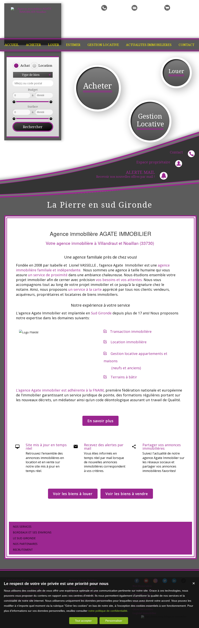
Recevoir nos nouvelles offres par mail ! (125, 174)
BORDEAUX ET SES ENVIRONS (32, 532)
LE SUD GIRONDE (24, 538)
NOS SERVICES (22, 526)
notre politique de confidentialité (107, 610)
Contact (176, 152)
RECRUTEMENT (23, 549)
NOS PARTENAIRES (25, 544)
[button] (21, 65)
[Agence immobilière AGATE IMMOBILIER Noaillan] (33, 11)
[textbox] (32, 83)
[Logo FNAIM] (28, 332)
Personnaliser (113, 620)
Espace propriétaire (153, 162)
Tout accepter (83, 620)
